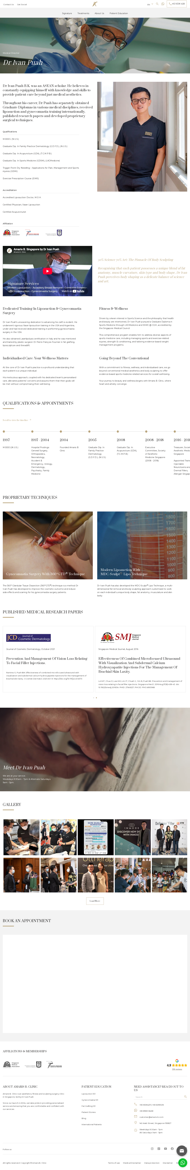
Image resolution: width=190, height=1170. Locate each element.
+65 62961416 (158, 1105)
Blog (84, 1118)
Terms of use (114, 1163)
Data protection (152, 1163)
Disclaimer (168, 1163)
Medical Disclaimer (132, 1163)
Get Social (22, 4)
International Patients (92, 1124)
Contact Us (8, 4)
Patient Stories (89, 1112)
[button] (150, 4)
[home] (95, 4)
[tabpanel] (48, 659)
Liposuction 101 (88, 1094)
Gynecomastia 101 (90, 1100)
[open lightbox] (21, 837)
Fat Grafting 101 (88, 1106)
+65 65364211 (145, 1105)
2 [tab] (96, 698)
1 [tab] (93, 698)
